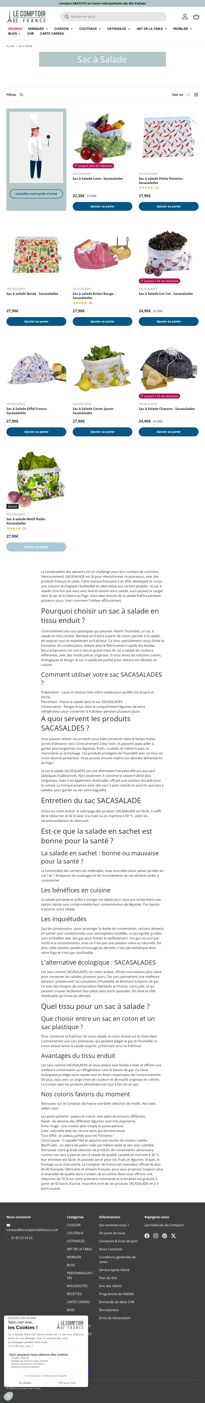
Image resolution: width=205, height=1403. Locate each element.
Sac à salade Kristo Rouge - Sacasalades (94, 295)
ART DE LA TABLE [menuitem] (150, 29)
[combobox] (113, 16)
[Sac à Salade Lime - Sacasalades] (103, 138)
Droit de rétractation (115, 1318)
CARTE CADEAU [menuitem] (52, 33)
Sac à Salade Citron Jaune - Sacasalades (94, 411)
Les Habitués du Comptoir (164, 1225)
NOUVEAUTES (77, 1286)
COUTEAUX (75, 1233)
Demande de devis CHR (116, 1302)
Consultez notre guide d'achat (36, 194)
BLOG (71, 1265)
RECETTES (74, 1294)
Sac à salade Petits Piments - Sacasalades (161, 180)
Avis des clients (110, 1286)
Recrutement (109, 1310)
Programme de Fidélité (116, 1294)
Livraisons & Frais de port (118, 1241)
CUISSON (73, 1225)
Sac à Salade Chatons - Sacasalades (167, 409)
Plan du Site (108, 1278)
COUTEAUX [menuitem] (88, 29)
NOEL (71, 1310)
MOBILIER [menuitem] (180, 29)
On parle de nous (112, 1233)
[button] (196, 16)
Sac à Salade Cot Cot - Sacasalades (166, 293)
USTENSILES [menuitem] (116, 29)
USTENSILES (76, 1241)
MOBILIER (74, 1257)
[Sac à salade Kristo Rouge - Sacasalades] (103, 253)
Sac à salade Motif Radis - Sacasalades (26, 521)
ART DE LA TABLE (79, 1249)
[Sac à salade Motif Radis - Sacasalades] (36, 479)
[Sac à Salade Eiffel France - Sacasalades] (36, 369)
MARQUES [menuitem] (36, 29)
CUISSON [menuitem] (61, 29)
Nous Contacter (111, 1249)
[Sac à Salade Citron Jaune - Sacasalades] (103, 369)
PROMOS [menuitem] (15, 29)
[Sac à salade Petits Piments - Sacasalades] (169, 138)
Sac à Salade (25, 46)
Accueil (10, 46)
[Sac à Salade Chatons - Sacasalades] (169, 369)
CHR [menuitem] (30, 33)
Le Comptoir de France (27, 1388)
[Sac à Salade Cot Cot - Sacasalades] (169, 253)
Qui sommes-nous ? (114, 1225)
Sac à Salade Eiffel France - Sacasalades (27, 411)
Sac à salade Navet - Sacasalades (32, 293)
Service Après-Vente (114, 1270)
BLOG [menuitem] (12, 33)
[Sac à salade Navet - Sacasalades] (36, 253)
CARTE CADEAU (78, 1302)
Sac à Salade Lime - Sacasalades (98, 178)
